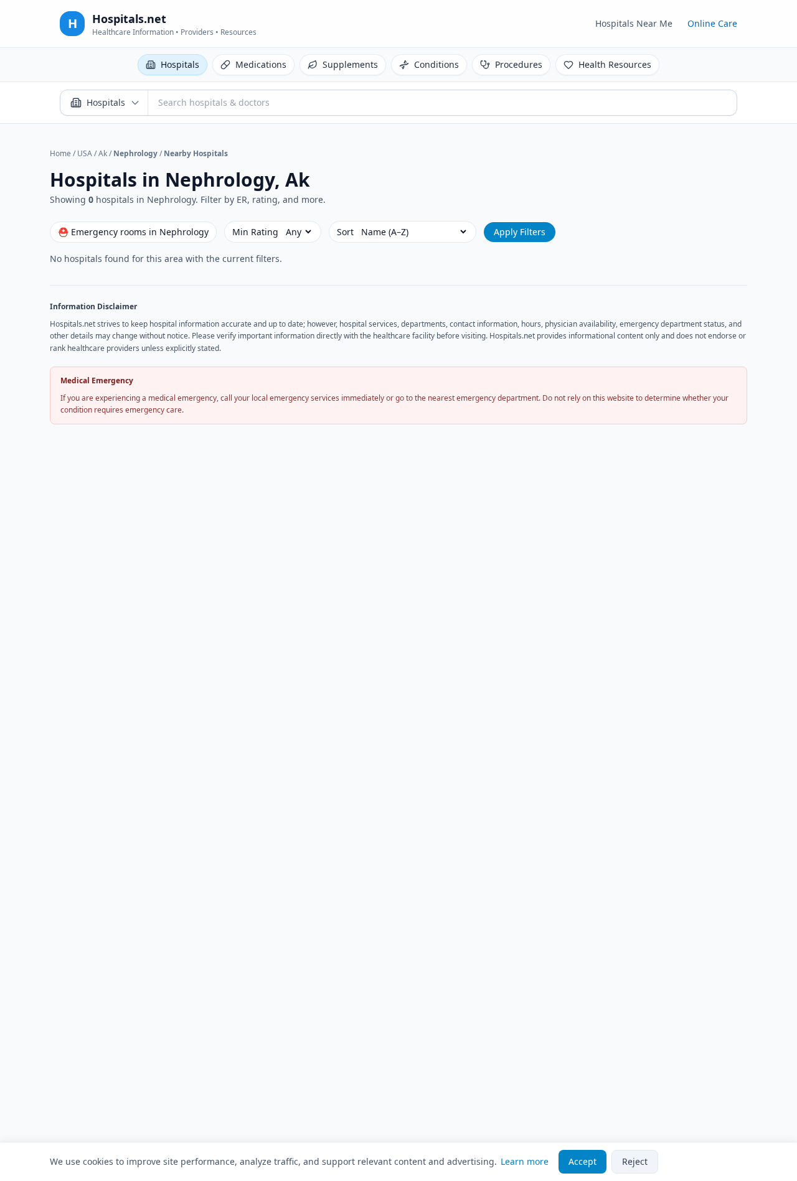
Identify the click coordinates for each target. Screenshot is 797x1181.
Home (60, 153)
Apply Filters (519, 232)
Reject (635, 1161)
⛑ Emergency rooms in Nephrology (133, 232)
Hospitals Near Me (633, 23)
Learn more (525, 1161)
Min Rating (255, 232)
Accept (582, 1161)
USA (84, 153)
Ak (102, 153)
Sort (345, 232)
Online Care (712, 23)
